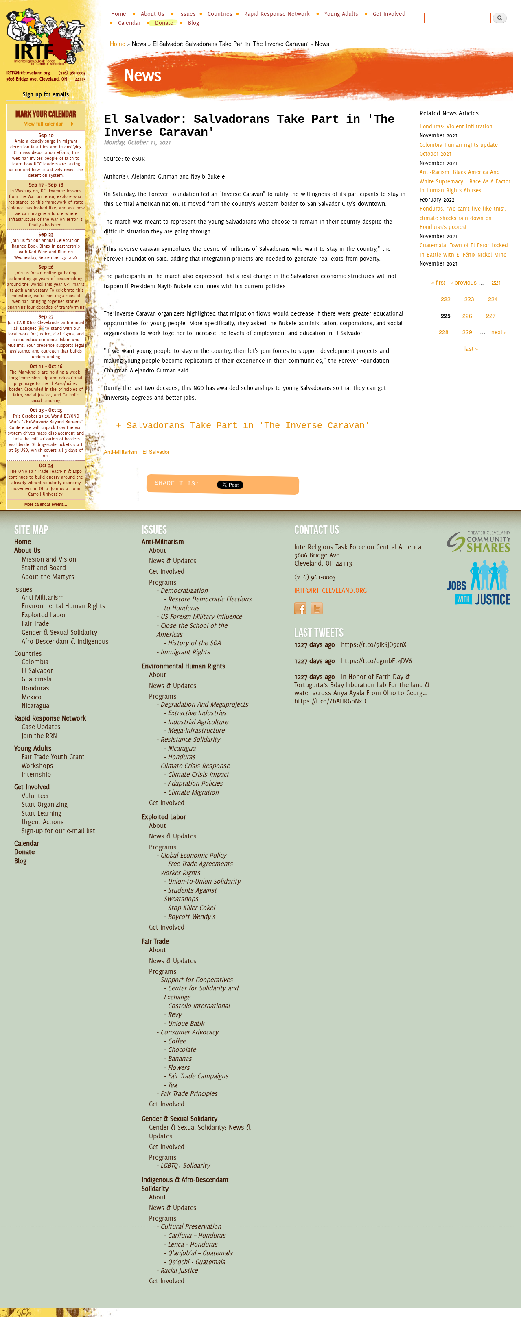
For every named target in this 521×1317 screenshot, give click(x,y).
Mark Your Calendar (45, 118)
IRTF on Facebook (300, 608)
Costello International (199, 1005)
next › (498, 332)
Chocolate (182, 1049)
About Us (152, 13)
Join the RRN (39, 735)
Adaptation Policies (195, 783)
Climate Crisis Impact (198, 774)
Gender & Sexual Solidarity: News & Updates (200, 1131)
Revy (174, 1014)
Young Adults (341, 13)
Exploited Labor (44, 615)
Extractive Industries (197, 713)
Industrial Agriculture (198, 722)
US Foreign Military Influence (201, 616)
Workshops (37, 766)
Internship (36, 774)
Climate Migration (193, 792)
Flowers (179, 1067)
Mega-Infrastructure (196, 730)
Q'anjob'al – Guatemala (200, 1253)
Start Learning (41, 813)
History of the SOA (194, 643)
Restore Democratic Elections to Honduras (208, 603)
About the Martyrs (48, 577)
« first (438, 282)
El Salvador (155, 451)
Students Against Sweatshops (190, 894)
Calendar (129, 22)
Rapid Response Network (277, 13)
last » (471, 348)
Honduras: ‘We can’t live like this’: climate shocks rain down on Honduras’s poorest (463, 217)
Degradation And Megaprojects (204, 704)
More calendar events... (45, 504)
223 (469, 299)
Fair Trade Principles (188, 1093)
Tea (172, 1085)
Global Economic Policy (193, 855)
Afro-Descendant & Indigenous (65, 641)
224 (493, 299)
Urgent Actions (43, 822)
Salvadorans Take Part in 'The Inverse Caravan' (248, 426)
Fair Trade (35, 623)
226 (467, 315)
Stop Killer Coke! (191, 907)
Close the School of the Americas (191, 629)
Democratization (184, 590)
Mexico (32, 697)
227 (491, 315)
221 (496, 282)
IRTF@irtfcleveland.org (28, 73)
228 (444, 332)
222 (446, 299)
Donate (164, 22)
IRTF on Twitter (317, 608)
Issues (187, 13)
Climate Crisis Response (195, 766)
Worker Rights (180, 873)
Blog (193, 22)
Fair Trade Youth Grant (53, 757)
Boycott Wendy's (191, 916)
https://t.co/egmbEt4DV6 (376, 661)
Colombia (35, 661)
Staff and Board (44, 568)
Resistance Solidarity (190, 739)
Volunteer (35, 796)
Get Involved (389, 13)
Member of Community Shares (478, 541)
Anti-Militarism (120, 451)
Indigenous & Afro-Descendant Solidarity (185, 1184)
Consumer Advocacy (189, 1032)
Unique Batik (186, 1023)
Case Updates (41, 727)
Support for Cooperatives (196, 979)
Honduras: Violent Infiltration (456, 126)
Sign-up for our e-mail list (58, 831)
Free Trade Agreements (200, 864)
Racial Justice (178, 1270)
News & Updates (173, 561)
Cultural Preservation (190, 1226)
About (157, 550)
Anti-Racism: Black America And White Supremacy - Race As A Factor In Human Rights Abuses (465, 181)
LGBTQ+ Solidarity (185, 1165)
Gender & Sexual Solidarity (59, 632)
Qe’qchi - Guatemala (196, 1262)
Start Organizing (45, 804)
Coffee (177, 1041)
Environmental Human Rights (63, 606)
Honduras (35, 688)
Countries (220, 13)
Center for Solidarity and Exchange (201, 992)
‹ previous (464, 282)
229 (467, 332)
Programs (163, 582)
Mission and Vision (49, 559)
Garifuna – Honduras (196, 1235)
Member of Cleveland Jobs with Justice (478, 592)
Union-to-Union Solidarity (204, 881)
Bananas (180, 1058)
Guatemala (37, 679)
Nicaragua (35, 705)
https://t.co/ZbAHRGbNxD (330, 701)
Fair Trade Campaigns (198, 1076)
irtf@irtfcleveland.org (330, 590)
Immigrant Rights (185, 652)
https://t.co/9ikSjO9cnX (374, 644)
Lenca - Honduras (192, 1244)
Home (118, 13)
